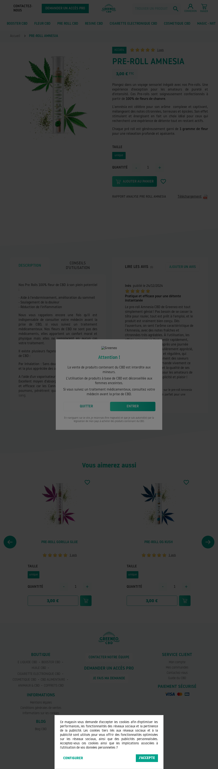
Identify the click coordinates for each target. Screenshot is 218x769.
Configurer (73, 758)
